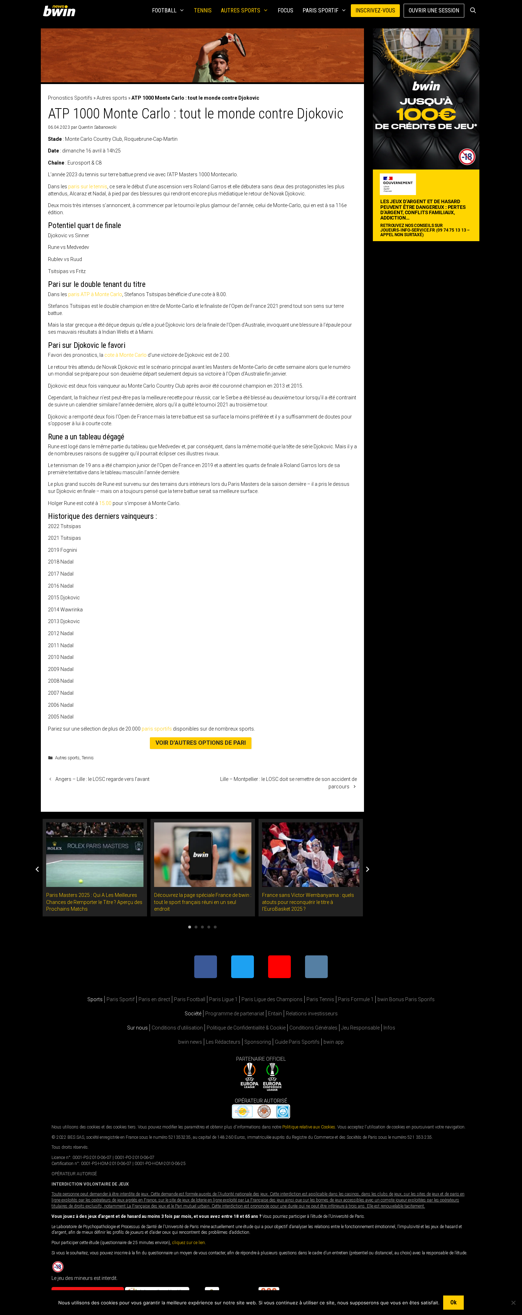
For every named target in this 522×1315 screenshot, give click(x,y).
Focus (285, 10)
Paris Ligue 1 (223, 999)
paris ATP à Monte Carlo (95, 294)
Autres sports (240, 10)
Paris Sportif (320, 10)
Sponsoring (257, 1042)
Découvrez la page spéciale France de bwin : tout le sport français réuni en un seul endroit (202, 902)
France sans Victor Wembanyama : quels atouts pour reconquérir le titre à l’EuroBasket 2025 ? (308, 902)
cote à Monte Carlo (125, 355)
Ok (453, 1302)
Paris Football (189, 999)
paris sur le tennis (87, 186)
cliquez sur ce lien (188, 1242)
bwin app (333, 1042)
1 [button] (189, 927)
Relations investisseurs (312, 1013)
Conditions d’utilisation (177, 1028)
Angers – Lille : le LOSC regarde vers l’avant (102, 779)
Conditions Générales (313, 1028)
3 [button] (202, 927)
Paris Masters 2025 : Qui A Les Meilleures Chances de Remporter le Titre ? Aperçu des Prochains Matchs (94, 902)
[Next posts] (367, 869)
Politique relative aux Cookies (308, 1126)
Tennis (203, 10)
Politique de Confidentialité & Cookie (246, 1028)
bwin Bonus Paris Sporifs (406, 999)
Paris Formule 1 (356, 999)
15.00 (105, 503)
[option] (95, 867)
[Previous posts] (37, 869)
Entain (275, 1013)
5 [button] (215, 927)
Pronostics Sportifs (70, 98)
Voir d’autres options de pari (201, 742)
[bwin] (60, 10)
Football (164, 10)
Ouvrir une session (434, 10)
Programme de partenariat (234, 1013)
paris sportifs (157, 729)
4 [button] (208, 927)
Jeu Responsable (360, 1028)
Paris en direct (154, 999)
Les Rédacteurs (223, 1042)
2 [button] (196, 927)
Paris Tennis (320, 999)
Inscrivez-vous (375, 10)
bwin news (190, 1042)
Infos (389, 1028)
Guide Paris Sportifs (297, 1042)
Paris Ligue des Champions (272, 999)
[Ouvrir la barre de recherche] (472, 10)
